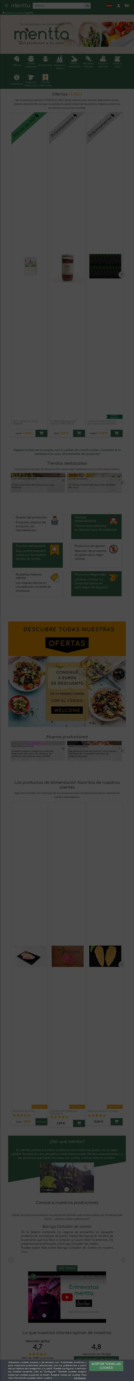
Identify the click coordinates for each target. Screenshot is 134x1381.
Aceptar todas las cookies (106, 1366)
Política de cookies (63, 1378)
